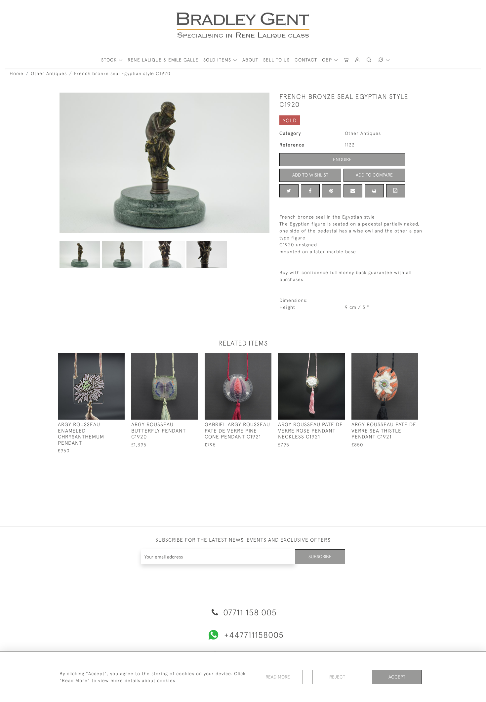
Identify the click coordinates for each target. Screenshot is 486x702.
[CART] (346, 60)
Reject (337, 677)
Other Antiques (49, 73)
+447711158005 (254, 635)
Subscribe (320, 556)
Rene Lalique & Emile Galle (163, 59)
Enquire (342, 159)
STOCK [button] (109, 59)
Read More (277, 677)
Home (16, 73)
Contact (306, 59)
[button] (357, 60)
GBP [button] (328, 59)
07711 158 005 (249, 612)
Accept (396, 677)
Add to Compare (374, 175)
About (250, 59)
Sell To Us (276, 59)
